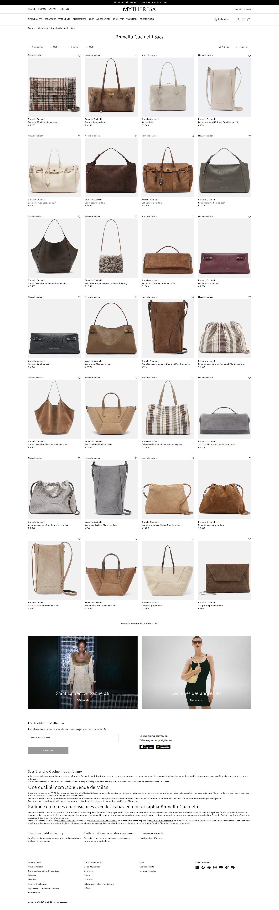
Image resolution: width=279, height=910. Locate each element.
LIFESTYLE (64, 9)
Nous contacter (35, 867)
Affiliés (87, 889)
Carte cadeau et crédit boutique (44, 871)
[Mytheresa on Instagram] (215, 867)
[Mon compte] (238, 19)
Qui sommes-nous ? (93, 863)
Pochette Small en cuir (209, 284)
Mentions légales (148, 871)
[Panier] (249, 19)
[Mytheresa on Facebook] (203, 867)
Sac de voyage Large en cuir (42, 203)
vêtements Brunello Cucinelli (103, 821)
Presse (87, 875)
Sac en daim (148, 122)
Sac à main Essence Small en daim (158, 284)
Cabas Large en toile (152, 606)
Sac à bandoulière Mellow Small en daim (161, 525)
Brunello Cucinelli (59, 28)
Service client (34, 863)
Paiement (32, 875)
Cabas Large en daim (152, 203)
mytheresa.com (60, 902)
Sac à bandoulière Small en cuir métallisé (48, 525)
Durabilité (88, 871)
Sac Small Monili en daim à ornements (216, 444)
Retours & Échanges (37, 884)
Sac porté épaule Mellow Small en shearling (106, 284)
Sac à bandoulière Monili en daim (101, 525)
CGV (142, 863)
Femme (32, 9)
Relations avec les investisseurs (99, 884)
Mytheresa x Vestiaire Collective (43, 889)
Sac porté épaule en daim (210, 606)
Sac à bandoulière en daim (211, 525)
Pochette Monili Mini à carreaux (43, 122)
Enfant (53, 9)
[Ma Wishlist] (243, 19)
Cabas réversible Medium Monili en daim (48, 444)
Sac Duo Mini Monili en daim (99, 444)
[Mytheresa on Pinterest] (209, 867)
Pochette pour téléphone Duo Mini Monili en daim (166, 364)
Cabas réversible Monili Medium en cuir (47, 284)
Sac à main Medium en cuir (211, 203)
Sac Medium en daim (95, 122)
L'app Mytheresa (92, 867)
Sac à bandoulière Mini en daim (43, 606)
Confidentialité (147, 867)
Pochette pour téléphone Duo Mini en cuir (218, 122)
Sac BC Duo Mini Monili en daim (100, 606)
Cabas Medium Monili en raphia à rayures (162, 444)
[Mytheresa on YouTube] (221, 867)
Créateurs (43, 28)
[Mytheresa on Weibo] (227, 867)
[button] (216, 19)
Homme (42, 9)
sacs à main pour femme (161, 821)
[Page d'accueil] (139, 9)
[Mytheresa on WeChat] (233, 867)
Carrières (88, 880)
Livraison (32, 880)
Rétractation (34, 893)
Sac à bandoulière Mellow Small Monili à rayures (221, 364)
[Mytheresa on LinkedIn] (197, 867)
